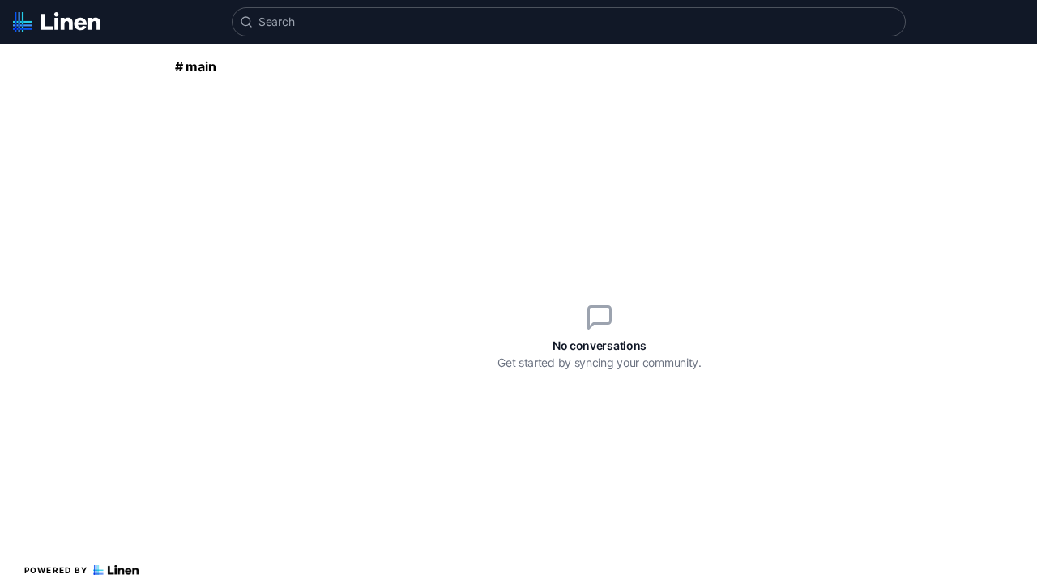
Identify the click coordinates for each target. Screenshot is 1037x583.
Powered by (56, 570)
